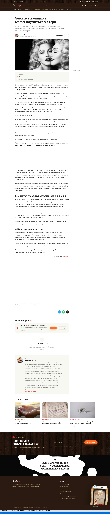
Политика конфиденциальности (68, 496)
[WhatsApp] (63, 311)
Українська (15, 1)
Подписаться (91, 442)
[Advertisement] (42, 158)
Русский (21, 1)
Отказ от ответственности (67, 493)
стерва (38, 304)
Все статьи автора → (30, 391)
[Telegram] (59, 311)
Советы (31, 304)
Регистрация (62, 328)
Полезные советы (20, 14)
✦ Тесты (68, 9)
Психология (28, 9)
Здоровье (61, 9)
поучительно (23, 304)
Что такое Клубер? (65, 484)
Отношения (37, 9)
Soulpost (66, 256)
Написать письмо (64, 486)
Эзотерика (45, 9)
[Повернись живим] (95, 507)
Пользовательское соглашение (68, 488)
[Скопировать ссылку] (67, 311)
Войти (53, 328)
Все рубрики (17, 9)
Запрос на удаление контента (67, 500)
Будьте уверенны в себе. (26, 79)
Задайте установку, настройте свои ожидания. (32, 76)
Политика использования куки (67, 498)
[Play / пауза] (80, 1)
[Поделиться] (67, 35)
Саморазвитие (53, 9)
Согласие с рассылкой (65, 491)
